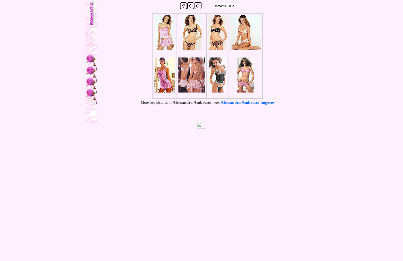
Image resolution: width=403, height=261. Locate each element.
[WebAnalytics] (201, 126)
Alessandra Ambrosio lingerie (247, 102)
